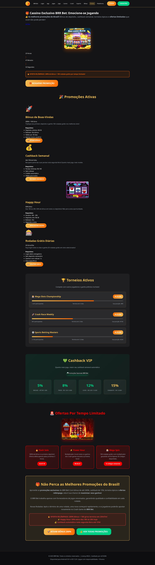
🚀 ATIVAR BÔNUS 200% (59, 531)
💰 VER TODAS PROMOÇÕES (94, 531)
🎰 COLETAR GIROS (34, 264)
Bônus (85, 3)
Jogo (59, 3)
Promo (92, 3)
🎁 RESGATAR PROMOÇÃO (41, 83)
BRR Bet (35, 3)
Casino (65, 3)
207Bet (27, 24)
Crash (72, 3)
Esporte (79, 3)
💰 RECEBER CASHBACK (36, 179)
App (48, 3)
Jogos (53, 3)
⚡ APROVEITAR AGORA (36, 226)
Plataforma (100, 3)
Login (42, 3)
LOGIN (111, 3)
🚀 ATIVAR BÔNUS (34, 140)
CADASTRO (123, 3)
